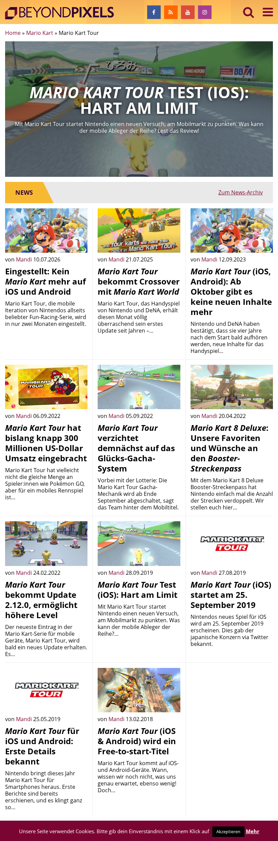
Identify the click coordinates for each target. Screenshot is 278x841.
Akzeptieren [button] (228, 831)
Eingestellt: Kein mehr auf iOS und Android (45, 281)
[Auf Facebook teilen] (77, 242)
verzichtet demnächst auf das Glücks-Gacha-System (136, 448)
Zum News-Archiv (240, 192)
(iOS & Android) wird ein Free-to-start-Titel (137, 741)
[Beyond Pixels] (62, 13)
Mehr (252, 831)
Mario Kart (39, 33)
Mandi (24, 259)
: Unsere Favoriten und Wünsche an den (230, 448)
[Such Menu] (248, 12)
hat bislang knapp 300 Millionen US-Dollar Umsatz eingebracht (46, 443)
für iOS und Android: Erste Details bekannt (42, 746)
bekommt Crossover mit (139, 281)
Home (13, 33)
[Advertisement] (232, 702)
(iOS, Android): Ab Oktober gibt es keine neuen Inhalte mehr (231, 291)
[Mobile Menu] (268, 12)
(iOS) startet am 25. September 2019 (231, 594)
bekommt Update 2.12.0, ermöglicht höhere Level (41, 600)
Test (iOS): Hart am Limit (137, 589)
